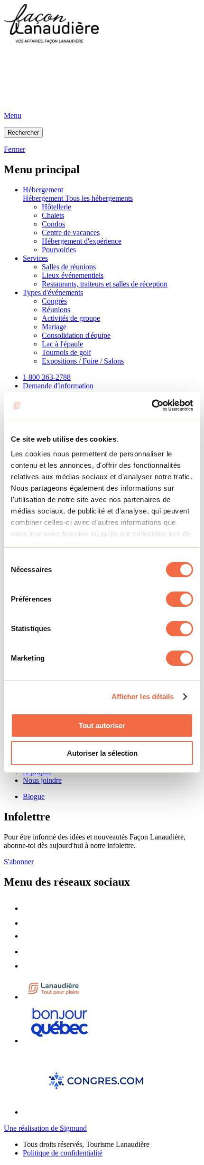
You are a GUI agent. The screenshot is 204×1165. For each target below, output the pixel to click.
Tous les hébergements (99, 198)
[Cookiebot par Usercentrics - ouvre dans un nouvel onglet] (151, 405)
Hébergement (43, 190)
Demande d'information (58, 386)
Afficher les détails (142, 696)
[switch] (179, 599)
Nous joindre (42, 780)
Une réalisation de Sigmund (45, 1128)
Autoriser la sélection (102, 753)
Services (35, 258)
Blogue (34, 796)
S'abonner (19, 862)
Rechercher (23, 132)
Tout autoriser (102, 725)
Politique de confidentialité (62, 1153)
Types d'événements (53, 292)
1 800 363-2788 (47, 377)
